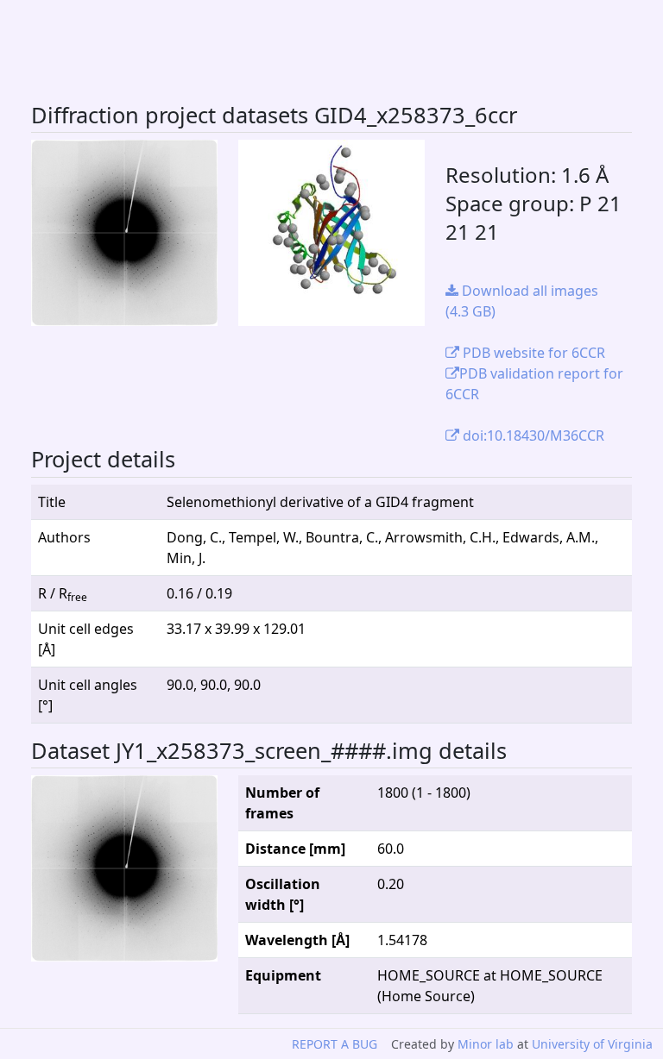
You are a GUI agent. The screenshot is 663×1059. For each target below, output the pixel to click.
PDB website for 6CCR (532, 352)
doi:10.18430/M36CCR (531, 435)
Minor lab (486, 1044)
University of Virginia (592, 1044)
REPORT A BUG (334, 1044)
